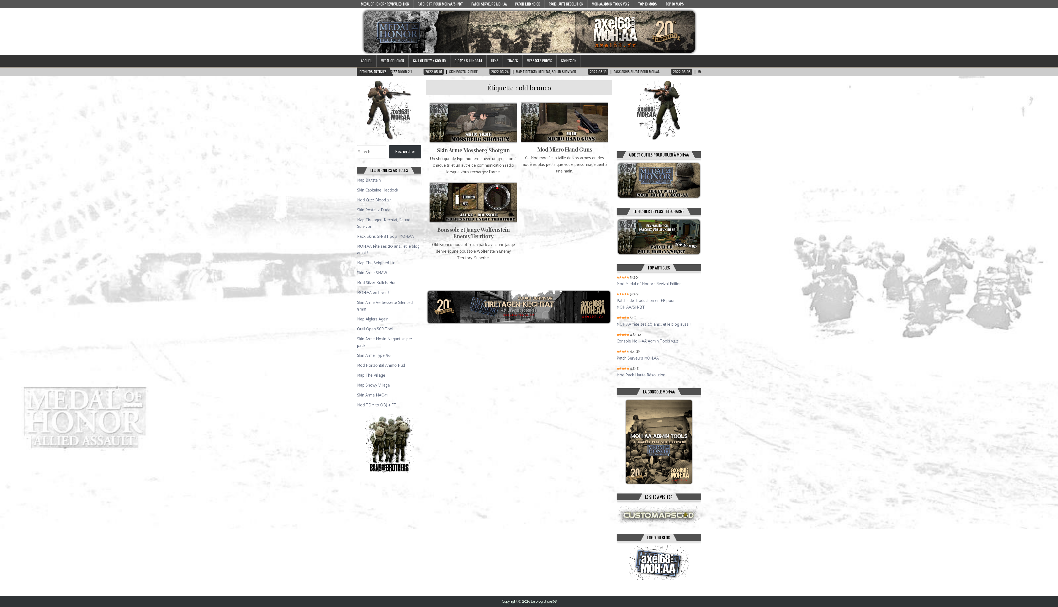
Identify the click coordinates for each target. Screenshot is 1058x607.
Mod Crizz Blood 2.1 (374, 200)
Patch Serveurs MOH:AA (489, 4)
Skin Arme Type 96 (374, 355)
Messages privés (539, 60)
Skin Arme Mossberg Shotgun (473, 150)
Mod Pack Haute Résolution (641, 375)
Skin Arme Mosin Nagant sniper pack (384, 342)
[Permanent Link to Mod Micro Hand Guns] (564, 122)
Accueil (366, 60)
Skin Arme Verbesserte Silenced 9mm (385, 306)
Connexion (568, 60)
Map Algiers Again (372, 319)
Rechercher (405, 151)
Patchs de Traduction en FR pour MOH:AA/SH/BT (646, 304)
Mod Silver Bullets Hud (376, 282)
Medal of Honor (392, 60)
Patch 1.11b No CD (527, 4)
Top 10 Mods (647, 4)
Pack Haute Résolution (566, 4)
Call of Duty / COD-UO (429, 60)
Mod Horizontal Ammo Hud (381, 365)
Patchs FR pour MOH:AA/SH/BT (440, 4)
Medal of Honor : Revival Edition (385, 4)
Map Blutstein (369, 180)
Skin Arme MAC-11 (372, 395)
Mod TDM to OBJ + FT (376, 405)
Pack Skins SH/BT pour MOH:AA (385, 236)
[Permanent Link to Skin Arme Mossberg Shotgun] (473, 122)
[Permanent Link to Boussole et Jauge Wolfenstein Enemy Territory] (473, 202)
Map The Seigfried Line (377, 263)
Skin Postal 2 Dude (373, 210)
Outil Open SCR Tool (375, 329)
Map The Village (371, 375)
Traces (512, 60)
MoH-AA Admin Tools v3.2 (611, 4)
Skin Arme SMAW (372, 272)
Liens (494, 60)
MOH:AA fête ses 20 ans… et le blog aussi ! (388, 250)
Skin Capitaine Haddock (377, 190)
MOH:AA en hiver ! (373, 292)
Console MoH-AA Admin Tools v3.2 (647, 341)
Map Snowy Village (373, 385)
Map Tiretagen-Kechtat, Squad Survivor (383, 223)
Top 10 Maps (674, 4)
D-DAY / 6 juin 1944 (468, 60)
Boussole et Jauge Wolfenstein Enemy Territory (473, 233)
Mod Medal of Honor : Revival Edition (649, 284)
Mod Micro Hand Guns (564, 149)
